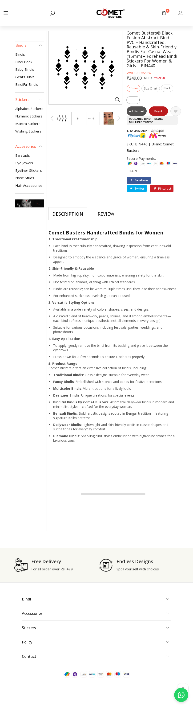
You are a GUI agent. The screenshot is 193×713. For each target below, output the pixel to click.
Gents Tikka (24, 76)
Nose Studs (24, 177)
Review (106, 214)
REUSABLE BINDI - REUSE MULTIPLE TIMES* (146, 120)
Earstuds (22, 155)
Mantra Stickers (27, 123)
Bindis (20, 54)
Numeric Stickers (28, 116)
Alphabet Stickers (29, 108)
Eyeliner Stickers (28, 170)
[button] (6, 12)
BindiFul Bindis (26, 84)
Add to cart (136, 111)
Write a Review (139, 72)
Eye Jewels (24, 162)
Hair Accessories (29, 185)
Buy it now (158, 112)
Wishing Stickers (28, 131)
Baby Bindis (24, 69)
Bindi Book (23, 61)
